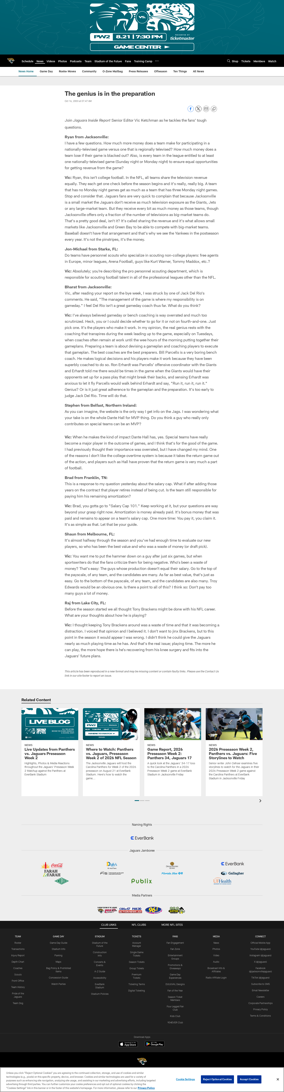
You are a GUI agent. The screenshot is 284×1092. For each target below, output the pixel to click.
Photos (216, 949)
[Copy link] (214, 109)
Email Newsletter (260, 990)
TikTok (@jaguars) (260, 977)
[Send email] (206, 111)
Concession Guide (58, 977)
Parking (58, 955)
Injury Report (18, 955)
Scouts (18, 974)
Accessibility (99, 977)
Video (216, 955)
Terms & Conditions (260, 1015)
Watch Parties (58, 984)
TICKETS (136, 936)
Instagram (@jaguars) (260, 955)
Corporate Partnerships (260, 1003)
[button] (136, 800)
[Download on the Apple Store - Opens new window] (128, 1044)
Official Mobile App (260, 942)
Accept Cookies (249, 1079)
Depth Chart (18, 961)
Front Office (18, 980)
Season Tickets (137, 962)
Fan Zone (175, 949)
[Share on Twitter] (198, 111)
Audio (216, 961)
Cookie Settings (185, 1079)
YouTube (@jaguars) (260, 949)
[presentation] (261, 801)
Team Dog (18, 1003)
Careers (260, 996)
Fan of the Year (175, 990)
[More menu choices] (156, 60)
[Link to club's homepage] (10, 60)
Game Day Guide (58, 942)
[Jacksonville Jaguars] (142, 1062)
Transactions (18, 949)
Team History (18, 987)
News (216, 942)
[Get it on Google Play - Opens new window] (155, 1046)
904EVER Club (175, 1022)
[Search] (228, 60)
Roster (17, 942)
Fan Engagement (175, 942)
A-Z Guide (99, 971)
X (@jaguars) (260, 961)
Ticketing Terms (136, 984)
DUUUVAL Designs (175, 984)
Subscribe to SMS (260, 984)
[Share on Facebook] (191, 111)
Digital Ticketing (136, 990)
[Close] (278, 1079)
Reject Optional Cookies (217, 1079)
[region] (142, 1079)
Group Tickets (136, 968)
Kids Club (175, 1016)
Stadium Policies (100, 993)
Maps (58, 961)
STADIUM (100, 936)
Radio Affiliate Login (216, 977)
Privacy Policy (260, 1009)
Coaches (17, 968)
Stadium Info (58, 949)
